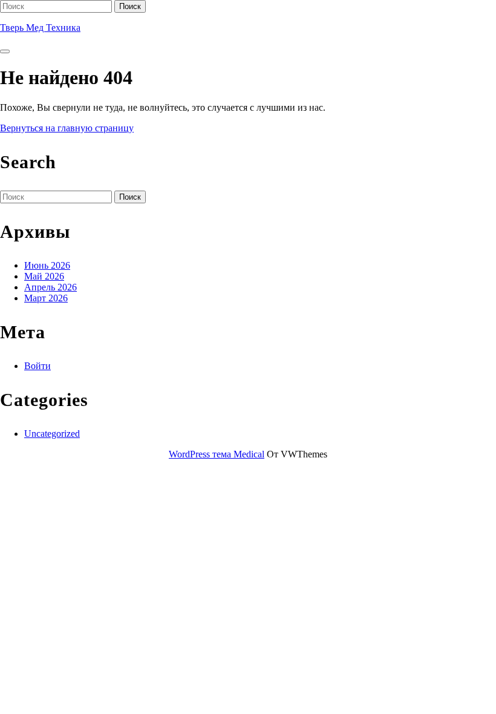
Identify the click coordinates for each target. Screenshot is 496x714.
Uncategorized (52, 433)
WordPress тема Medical (216, 454)
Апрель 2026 (50, 287)
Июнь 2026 (47, 265)
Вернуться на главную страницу (67, 128)
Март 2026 (46, 298)
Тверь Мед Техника (40, 27)
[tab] (5, 51)
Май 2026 (44, 276)
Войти (37, 366)
